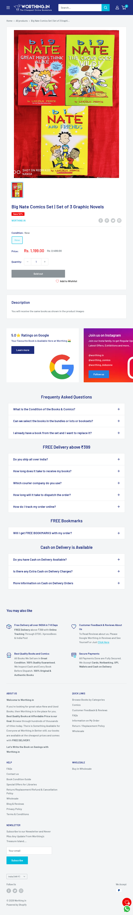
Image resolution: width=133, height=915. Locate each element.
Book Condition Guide (18, 779)
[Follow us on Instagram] (21, 890)
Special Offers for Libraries (21, 784)
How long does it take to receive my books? (42, 471)
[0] (124, 8)
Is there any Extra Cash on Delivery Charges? (43, 571)
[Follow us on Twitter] (15, 890)
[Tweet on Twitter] (113, 220)
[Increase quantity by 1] (44, 261)
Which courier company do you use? (37, 483)
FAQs (75, 715)
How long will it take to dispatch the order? (42, 495)
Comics (76, 704)
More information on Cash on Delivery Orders (43, 583)
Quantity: (17, 261)
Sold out (38, 273)
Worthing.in (18, 220)
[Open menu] (8, 7)
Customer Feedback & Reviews (89, 710)
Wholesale (78, 730)
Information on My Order (85, 720)
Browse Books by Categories (88, 699)
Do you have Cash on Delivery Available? (40, 559)
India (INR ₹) (14, 876)
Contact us (12, 773)
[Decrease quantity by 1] (27, 261)
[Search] (106, 7)
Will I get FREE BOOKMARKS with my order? (42, 533)
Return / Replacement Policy (88, 725)
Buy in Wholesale (82, 768)
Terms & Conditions (17, 814)
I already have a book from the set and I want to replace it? (52, 433)
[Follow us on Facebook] (8, 890)
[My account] (117, 7)
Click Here (103, 642)
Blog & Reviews (15, 803)
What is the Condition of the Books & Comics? (44, 409)
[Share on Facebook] (100, 220)
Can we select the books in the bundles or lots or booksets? (53, 421)
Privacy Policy (14, 808)
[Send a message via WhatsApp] (126, 908)
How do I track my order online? (34, 506)
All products (22, 20)
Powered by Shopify (16, 904)
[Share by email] (119, 220)
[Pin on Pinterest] (107, 220)
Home (9, 20)
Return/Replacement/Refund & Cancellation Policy (31, 791)
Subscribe (17, 860)
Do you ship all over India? (30, 459)
